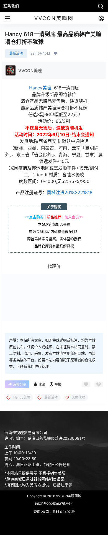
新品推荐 (54, 217)
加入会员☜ (74, 217)
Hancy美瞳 (40, 88)
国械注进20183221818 (69, 192)
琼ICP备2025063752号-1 (54, 504)
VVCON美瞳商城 (68, 496)
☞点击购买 (34, 217)
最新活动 (16, 53)
